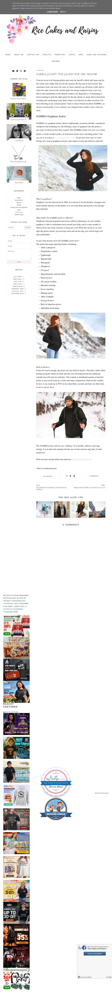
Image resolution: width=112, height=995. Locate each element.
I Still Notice (19, 141)
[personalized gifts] (16, 638)
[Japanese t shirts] (16, 833)
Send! (19, 262)
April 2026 (18, 284)
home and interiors (19, 207)
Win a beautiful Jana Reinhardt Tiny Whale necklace (19, 162)
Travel (72, 55)
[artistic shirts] (16, 616)
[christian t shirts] (16, 761)
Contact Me (33, 55)
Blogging (19, 200)
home (19, 205)
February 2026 (19, 289)
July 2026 (19, 277)
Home (7, 55)
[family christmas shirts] (16, 969)
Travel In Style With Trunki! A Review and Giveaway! (19, 119)
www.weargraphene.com (65, 137)
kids (19, 210)
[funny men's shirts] (16, 809)
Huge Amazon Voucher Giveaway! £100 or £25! (89, 486)
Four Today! (19, 183)
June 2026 (18, 279)
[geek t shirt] (16, 738)
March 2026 (19, 286)
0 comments (93, 476)
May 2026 (19, 281)
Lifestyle (47, 55)
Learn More (52, 12)
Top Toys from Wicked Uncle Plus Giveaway (19, 98)
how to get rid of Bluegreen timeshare (15, 609)
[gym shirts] (16, 660)
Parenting (60, 55)
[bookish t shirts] (16, 682)
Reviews (56, 61)
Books (19, 202)
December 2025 (19, 293)
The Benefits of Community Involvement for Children (51, 487)
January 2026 (18, 291)
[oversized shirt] (16, 857)
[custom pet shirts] (16, 785)
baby (19, 198)
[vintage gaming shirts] (16, 947)
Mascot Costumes (10, 705)
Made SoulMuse (102, 793)
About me (18, 55)
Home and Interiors (97, 55)
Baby (81, 55)
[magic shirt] (16, 714)
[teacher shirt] (16, 881)
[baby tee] (16, 903)
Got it (63, 12)
